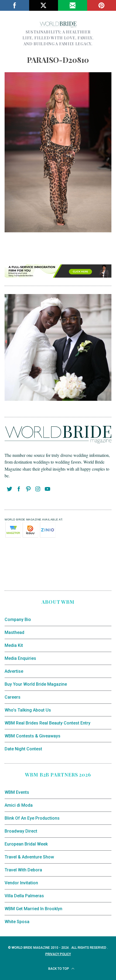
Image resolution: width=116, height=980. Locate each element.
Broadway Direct (21, 831)
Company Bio (18, 619)
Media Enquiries (20, 658)
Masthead (14, 632)
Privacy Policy (58, 954)
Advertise (14, 671)
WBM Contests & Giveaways (32, 736)
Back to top (59, 969)
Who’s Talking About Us (28, 710)
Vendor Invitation (21, 882)
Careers (13, 697)
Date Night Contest (23, 748)
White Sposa (17, 921)
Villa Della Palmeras (24, 895)
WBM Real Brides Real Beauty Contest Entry (47, 723)
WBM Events (17, 792)
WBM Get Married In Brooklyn (33, 908)
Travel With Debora (23, 869)
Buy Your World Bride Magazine (36, 684)
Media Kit (14, 645)
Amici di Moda (19, 805)
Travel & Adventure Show (29, 857)
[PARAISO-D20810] (58, 230)
